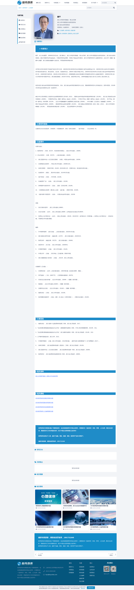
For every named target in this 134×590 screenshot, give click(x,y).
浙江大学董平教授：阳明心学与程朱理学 (47, 376)
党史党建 (81, 581)
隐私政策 (83, 588)
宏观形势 (81, 567)
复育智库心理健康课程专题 (43, 505)
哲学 (60, 33)
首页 (20, 7)
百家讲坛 (70, 33)
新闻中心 (71, 567)
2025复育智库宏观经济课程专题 (99, 505)
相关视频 (22, 33)
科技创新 (81, 572)
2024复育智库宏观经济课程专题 (44, 398)
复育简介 (92, 567)
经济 (74, 33)
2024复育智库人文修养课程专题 (44, 411)
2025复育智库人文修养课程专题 (99, 527)
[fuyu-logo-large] (25, 3)
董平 (77, 33)
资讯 (70, 563)
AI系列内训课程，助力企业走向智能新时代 (75, 505)
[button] (59, 2)
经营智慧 (81, 569)
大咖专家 (72, 30)
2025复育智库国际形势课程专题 (72, 527)
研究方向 (23, 24)
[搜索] (115, 2)
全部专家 (24, 7)
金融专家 (81, 578)
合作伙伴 (92, 569)
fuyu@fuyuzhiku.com (51, 574)
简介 (91, 563)
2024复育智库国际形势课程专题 (44, 402)
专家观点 (22, 29)
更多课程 (22, 37)
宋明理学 (64, 33)
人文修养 (31, 7)
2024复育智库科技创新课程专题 (44, 407)
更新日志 (92, 575)
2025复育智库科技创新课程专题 (44, 527)
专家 (80, 563)
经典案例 (71, 572)
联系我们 (92, 572)
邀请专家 (22, 42)
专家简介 (22, 20)
